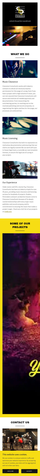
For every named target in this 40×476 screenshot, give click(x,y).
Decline (11, 471)
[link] (20, 12)
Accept (29, 471)
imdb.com (8, 211)
